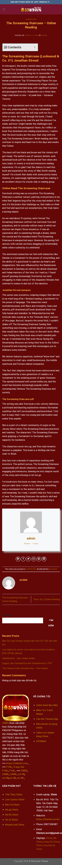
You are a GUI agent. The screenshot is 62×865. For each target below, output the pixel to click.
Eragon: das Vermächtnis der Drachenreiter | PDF (27, 663)
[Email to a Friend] (33, 559)
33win (49, 838)
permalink (53, 569)
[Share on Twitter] (28, 559)
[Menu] (4, 9)
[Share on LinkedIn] (44, 559)
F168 (8, 767)
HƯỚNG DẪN (31, 19)
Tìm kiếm (6, 615)
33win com (41, 845)
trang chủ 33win (51, 841)
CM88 (24, 770)
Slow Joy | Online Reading (46, 599)
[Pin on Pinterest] (38, 559)
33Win (5, 723)
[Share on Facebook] (23, 559)
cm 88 (21, 774)
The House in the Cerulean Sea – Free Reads (25, 668)
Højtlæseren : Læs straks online (18, 658)
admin (44, 35)
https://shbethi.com (17, 763)
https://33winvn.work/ (48, 819)
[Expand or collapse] (34, 47)
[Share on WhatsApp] (18, 559)
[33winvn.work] (31, 9)
